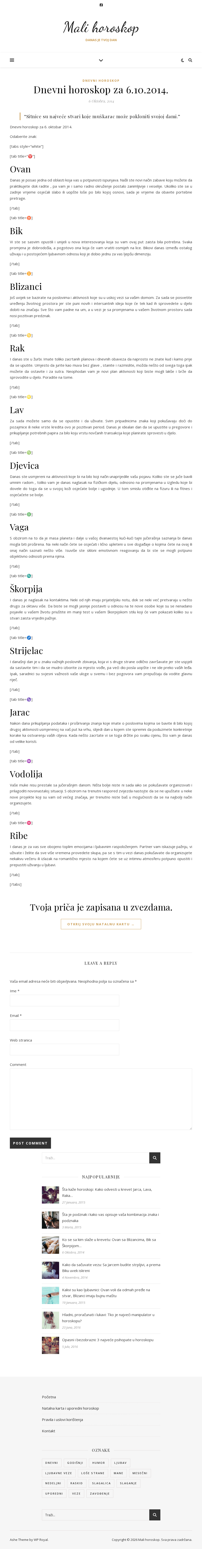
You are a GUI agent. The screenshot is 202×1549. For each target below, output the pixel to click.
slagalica (101, 1483)
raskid (76, 1483)
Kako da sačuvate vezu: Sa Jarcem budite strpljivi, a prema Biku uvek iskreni (111, 1267)
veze (76, 1493)
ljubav (120, 1463)
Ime (14, 990)
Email (16, 1015)
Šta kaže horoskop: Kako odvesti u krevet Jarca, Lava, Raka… (107, 1192)
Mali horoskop (101, 27)
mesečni (140, 1473)
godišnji (75, 1463)
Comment (18, 1064)
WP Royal (41, 1539)
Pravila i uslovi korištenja (62, 1419)
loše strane (93, 1473)
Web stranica (21, 1040)
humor (98, 1463)
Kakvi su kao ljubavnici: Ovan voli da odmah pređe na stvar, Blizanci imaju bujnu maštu (106, 1292)
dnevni (51, 1463)
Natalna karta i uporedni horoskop (70, 1408)
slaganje (128, 1483)
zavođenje (100, 1493)
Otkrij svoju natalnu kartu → (101, 924)
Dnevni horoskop (101, 81)
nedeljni (53, 1483)
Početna (49, 1396)
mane (118, 1473)
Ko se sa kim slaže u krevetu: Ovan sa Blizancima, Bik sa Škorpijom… (109, 1242)
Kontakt (48, 1430)
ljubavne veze (58, 1473)
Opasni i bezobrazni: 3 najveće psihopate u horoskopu (107, 1339)
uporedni (54, 1493)
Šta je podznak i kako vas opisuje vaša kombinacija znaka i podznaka (110, 1217)
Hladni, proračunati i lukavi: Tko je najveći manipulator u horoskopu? (108, 1317)
